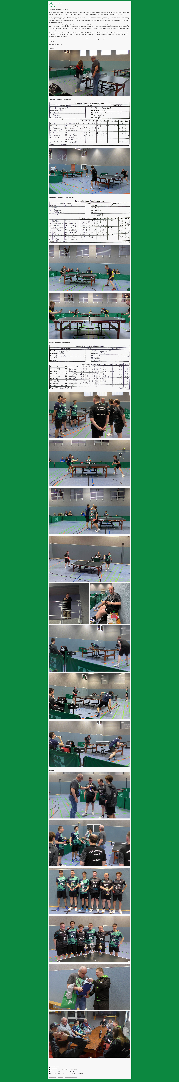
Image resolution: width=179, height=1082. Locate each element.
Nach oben (60, 1077)
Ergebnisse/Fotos (53, 1068)
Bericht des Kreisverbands (55, 44)
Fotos (51, 1069)
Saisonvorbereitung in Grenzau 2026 (65, 1069)
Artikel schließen (58, 3)
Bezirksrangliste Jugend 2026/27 (65, 1067)
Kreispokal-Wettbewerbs (98, 12)
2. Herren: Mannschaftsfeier (64, 1071)
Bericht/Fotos (53, 1071)
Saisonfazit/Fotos (53, 1073)
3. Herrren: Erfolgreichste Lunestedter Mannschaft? (68, 1073)
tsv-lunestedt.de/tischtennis (71, 1077)
